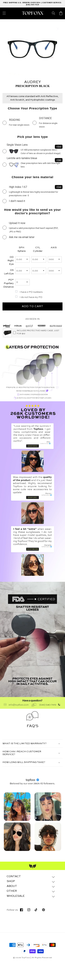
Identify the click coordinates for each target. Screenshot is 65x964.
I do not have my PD (31, 297)
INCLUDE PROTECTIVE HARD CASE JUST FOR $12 (38, 332)
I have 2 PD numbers (31, 292)
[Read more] (17, 806)
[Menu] (4, 13)
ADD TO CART (32, 306)
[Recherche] (53, 13)
